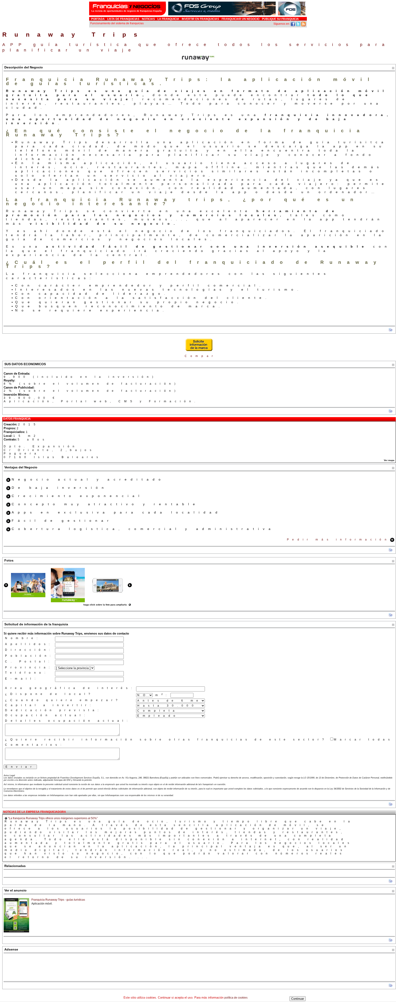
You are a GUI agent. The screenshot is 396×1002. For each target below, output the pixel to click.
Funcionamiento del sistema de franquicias (117, 23)
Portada (98, 19)
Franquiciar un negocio (240, 19)
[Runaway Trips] (28, 596)
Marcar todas (363, 739)
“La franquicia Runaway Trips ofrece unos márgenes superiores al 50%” (53, 818)
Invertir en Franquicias (200, 19)
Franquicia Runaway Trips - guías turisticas (58, 899)
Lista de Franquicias (123, 19)
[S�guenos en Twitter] (298, 23)
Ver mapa (389, 460)
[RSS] (303, 23)
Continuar (297, 998)
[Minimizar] (393, 68)
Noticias (148, 19)
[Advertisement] (199, 967)
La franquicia (168, 19)
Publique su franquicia (280, 19)
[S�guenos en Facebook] (293, 23)
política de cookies (236, 997)
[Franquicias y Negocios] (127, 15)
